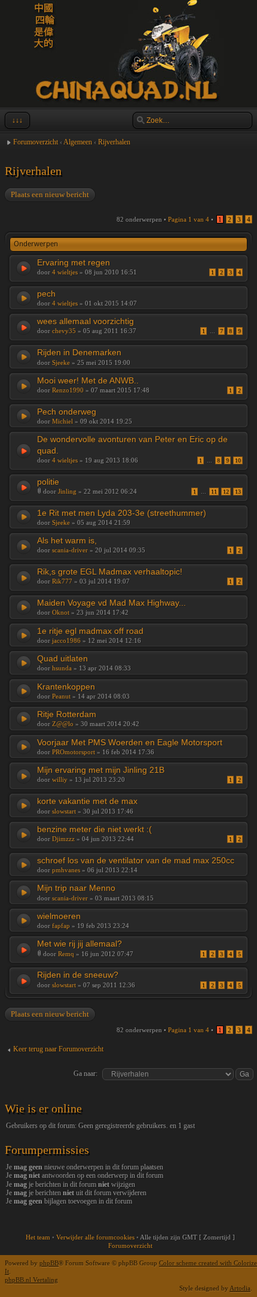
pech (46, 293)
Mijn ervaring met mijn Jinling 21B (100, 770)
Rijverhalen (114, 142)
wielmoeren (59, 916)
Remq (66, 953)
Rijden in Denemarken (79, 352)
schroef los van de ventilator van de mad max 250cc (135, 860)
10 (238, 460)
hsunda (62, 668)
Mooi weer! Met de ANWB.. (88, 380)
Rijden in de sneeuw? (77, 974)
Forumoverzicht (35, 142)
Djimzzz (63, 838)
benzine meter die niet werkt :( (94, 829)
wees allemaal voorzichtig (85, 321)
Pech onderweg (66, 411)
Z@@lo (63, 723)
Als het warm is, (67, 540)
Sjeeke (61, 362)
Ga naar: (85, 1073)
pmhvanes (66, 869)
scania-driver (70, 550)
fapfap (61, 925)
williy (60, 779)
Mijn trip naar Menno (76, 888)
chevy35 (64, 330)
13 (238, 491)
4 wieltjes (65, 272)
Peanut (61, 696)
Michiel (62, 421)
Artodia (240, 1288)
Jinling (67, 491)
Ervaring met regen (73, 262)
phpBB (49, 1262)
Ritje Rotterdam (66, 714)
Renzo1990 (68, 390)
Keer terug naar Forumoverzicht (58, 1049)
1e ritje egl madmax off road (90, 631)
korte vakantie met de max (87, 801)
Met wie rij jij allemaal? (79, 943)
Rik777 (62, 581)
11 (214, 491)
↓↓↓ (17, 120)
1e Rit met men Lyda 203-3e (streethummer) (121, 513)
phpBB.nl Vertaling (31, 1279)
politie (48, 481)
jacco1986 (66, 640)
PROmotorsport (73, 751)
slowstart (64, 811)
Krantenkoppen (66, 686)
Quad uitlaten (62, 658)
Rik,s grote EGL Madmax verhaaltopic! (109, 571)
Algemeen (77, 142)
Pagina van (188, 219)
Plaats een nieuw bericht (50, 194)
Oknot (60, 612)
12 (226, 491)
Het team (38, 1237)
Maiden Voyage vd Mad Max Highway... (111, 602)
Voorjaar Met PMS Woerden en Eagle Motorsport (129, 742)
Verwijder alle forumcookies (95, 1237)
